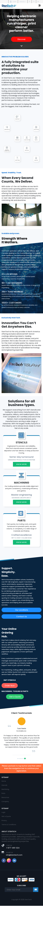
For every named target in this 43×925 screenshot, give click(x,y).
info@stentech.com (14, 871)
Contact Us (21, 616)
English (22, 2)
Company (5, 818)
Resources (5, 813)
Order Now (10, 685)
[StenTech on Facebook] (29, 1)
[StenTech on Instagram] (33, 1)
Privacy (4, 836)
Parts (3, 809)
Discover (22, 39)
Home (4, 797)
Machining (5, 805)
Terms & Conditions (9, 841)
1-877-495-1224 (13, 864)
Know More (21, 464)
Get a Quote (15, 696)
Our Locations (21, 610)
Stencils (4, 801)
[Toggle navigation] (39, 6)
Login (3, 828)
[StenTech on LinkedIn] (38, 1)
